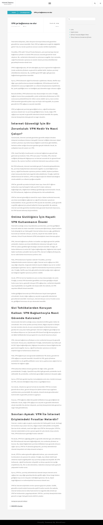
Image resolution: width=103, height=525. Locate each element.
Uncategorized (15, 26)
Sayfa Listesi (74, 32)
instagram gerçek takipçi (19, 501)
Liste (72, 29)
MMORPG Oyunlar (17, 506)
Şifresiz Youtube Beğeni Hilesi (80, 35)
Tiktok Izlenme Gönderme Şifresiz (81, 37)
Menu (100, 3)
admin (57, 26)
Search (94, 3)
